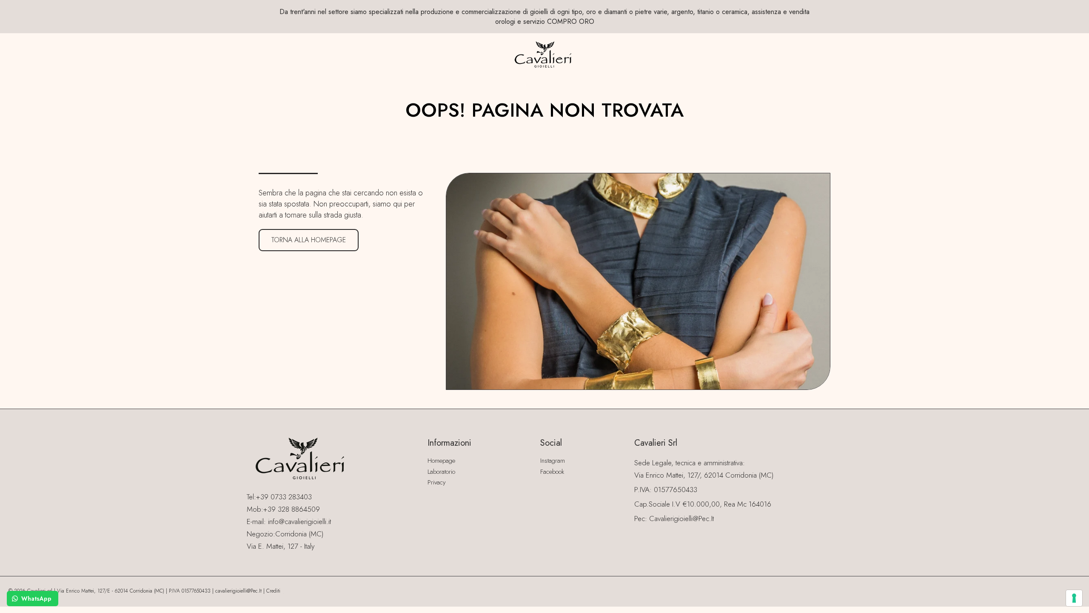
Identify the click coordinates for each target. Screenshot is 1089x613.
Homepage (441, 460)
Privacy (437, 482)
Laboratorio (441, 471)
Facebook (552, 471)
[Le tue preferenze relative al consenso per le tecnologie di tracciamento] (1074, 598)
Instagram (552, 460)
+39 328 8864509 (291, 509)
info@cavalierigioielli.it (299, 521)
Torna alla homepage (308, 240)
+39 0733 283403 (284, 497)
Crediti (273, 591)
